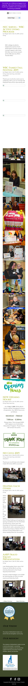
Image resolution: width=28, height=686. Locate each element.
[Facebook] (15, 679)
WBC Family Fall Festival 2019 (13, 69)
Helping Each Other (11, 487)
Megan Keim (8, 33)
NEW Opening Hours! (11, 398)
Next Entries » (20, 601)
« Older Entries (7, 601)
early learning (10, 74)
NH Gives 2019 (11, 453)
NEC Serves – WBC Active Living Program (13, 29)
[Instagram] (18, 679)
